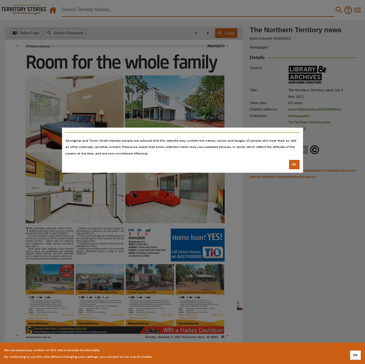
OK (294, 164)
